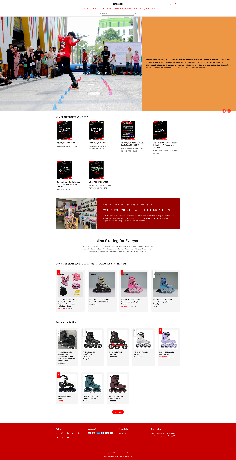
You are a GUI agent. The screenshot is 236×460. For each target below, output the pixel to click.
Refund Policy (128, 456)
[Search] (133, 13)
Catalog (86, 9)
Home (80, 9)
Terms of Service (108, 456)
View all (118, 412)
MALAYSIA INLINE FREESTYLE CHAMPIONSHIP (117, 9)
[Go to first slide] (229, 111)
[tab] (116, 109)
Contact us (96, 9)
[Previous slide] (224, 111)
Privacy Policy (119, 456)
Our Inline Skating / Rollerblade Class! (146, 9)
